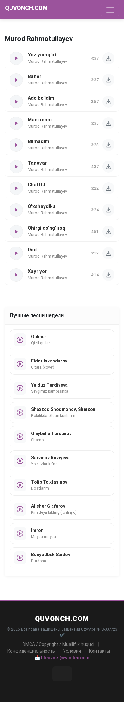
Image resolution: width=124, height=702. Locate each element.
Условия (72, 651)
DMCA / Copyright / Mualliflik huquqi (58, 644)
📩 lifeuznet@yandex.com (62, 657)
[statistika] (62, 674)
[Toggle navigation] (110, 10)
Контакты (99, 651)
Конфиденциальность (31, 651)
